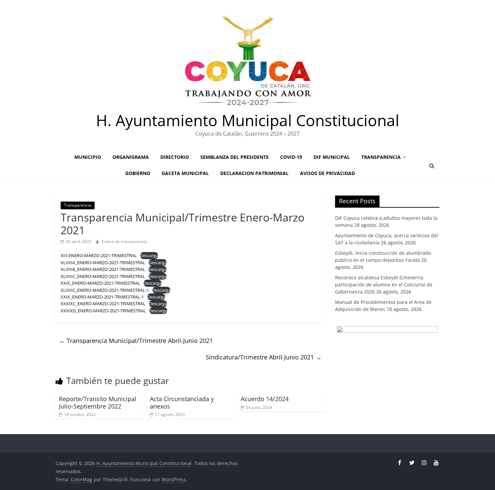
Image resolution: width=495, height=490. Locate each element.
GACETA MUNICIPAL (185, 173)
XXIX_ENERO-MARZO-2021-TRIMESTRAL (100, 283)
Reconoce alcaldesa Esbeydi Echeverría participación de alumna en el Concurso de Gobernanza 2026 (383, 284)
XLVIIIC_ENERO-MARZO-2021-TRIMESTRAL (103, 276)
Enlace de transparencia (124, 241)
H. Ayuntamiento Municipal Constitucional (247, 120)
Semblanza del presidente (234, 157)
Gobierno (137, 173)
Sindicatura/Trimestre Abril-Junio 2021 (264, 357)
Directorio (174, 157)
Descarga (149, 255)
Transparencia (381, 157)
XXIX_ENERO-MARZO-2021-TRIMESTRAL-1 (102, 297)
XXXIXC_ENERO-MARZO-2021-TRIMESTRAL (103, 304)
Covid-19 (291, 157)
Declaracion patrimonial (254, 173)
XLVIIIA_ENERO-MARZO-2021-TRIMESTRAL (103, 262)
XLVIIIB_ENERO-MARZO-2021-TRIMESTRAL (103, 269)
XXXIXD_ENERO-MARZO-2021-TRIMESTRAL (103, 311)
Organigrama (130, 157)
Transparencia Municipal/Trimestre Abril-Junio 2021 (136, 341)
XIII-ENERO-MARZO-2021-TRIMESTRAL (99, 255)
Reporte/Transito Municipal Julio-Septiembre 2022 (97, 402)
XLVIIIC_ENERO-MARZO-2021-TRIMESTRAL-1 (105, 290)
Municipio (87, 157)
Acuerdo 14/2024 (265, 399)
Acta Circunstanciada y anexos (182, 402)
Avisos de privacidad (327, 173)
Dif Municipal (332, 157)
